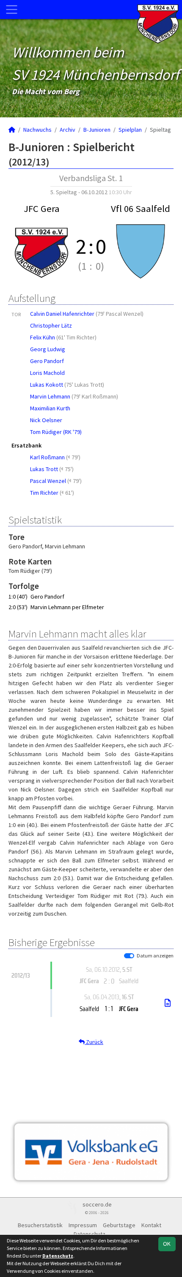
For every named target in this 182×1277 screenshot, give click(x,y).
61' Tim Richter (76, 337)
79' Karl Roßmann (94, 396)
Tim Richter (44, 492)
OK (167, 1243)
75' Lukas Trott (84, 384)
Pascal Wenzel (48, 481)
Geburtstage (119, 1225)
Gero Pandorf (47, 361)
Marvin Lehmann (50, 396)
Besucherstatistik (40, 1225)
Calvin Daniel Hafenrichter (62, 313)
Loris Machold (47, 373)
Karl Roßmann (47, 457)
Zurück (94, 1042)
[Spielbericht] (168, 1003)
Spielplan (130, 129)
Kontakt (151, 1225)
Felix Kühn (42, 337)
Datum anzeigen (155, 955)
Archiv (67, 129)
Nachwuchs (37, 129)
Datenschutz (89, 1234)
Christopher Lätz (51, 325)
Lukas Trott (44, 469)
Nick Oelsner (46, 420)
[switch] (129, 955)
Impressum (83, 1225)
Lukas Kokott (46, 384)
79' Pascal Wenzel (119, 313)
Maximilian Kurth (50, 408)
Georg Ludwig (47, 349)
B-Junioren (96, 129)
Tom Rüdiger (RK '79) (56, 432)
